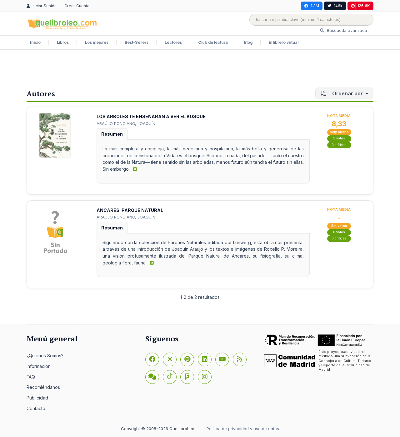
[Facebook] (152, 359)
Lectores (173, 42)
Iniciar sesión (45, 5)
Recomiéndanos (43, 387)
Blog (248, 42)
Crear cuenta (76, 5)
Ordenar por (347, 93)
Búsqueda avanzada (346, 30)
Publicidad (37, 397)
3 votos (339, 138)
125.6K (363, 5)
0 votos (339, 232)
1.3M (315, 5)
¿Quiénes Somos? (45, 355)
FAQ (31, 376)
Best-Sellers (136, 42)
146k (338, 5)
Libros (63, 42)
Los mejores (96, 42)
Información (39, 366)
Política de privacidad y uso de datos (243, 428)
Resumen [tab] (112, 134)
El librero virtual (283, 42)
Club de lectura (213, 42)
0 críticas (339, 145)
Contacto (36, 408)
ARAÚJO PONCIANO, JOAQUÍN (126, 123)
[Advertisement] (200, 70)
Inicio (35, 42)
